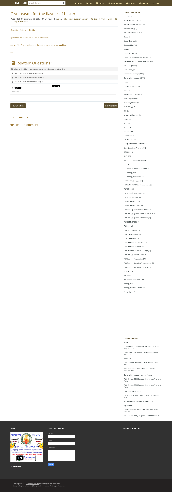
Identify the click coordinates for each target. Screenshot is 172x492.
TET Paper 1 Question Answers (135, 168)
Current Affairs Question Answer (136, 57)
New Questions (18, 106)
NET (125, 127)
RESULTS (127, 152)
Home (79, 3)
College (144, 3)
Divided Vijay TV (130, 65)
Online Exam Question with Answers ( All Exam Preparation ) (141, 347)
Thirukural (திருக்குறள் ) (132, 181)
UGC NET (127, 271)
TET (125, 164)
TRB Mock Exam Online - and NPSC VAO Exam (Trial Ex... (141, 410)
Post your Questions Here (134, 391)
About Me (127, 359)
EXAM (156, 3)
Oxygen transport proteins (134, 144)
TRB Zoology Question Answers (136, 209)
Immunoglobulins (130, 102)
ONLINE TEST (128, 140)
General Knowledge (131, 74)
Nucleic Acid (128, 131)
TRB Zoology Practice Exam (134, 255)
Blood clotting (129, 41)
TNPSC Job (128, 189)
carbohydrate (129, 53)
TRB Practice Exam (131, 234)
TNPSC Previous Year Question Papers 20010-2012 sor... (141, 364)
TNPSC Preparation (131, 197)
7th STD (127, 16)
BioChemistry (129, 29)
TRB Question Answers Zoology (136, 251)
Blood (126, 37)
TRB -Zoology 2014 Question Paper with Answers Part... (142, 380)
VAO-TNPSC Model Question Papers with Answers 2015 (139, 370)
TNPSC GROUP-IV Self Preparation (137, 185)
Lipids (126, 119)
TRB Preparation (130, 238)
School (131, 3)
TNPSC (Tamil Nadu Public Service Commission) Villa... (141, 396)
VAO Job (127, 275)
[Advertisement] (143, 315)
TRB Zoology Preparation (133, 259)
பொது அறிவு (128, 292)
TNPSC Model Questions (133, 193)
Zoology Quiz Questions (133, 287)
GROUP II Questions (131, 86)
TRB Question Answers (132, 246)
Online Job (128, 135)
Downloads (116, 3)
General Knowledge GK (133, 78)
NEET (126, 123)
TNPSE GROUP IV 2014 (132, 205)
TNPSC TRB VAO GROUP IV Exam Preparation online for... (141, 353)
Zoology (127, 283)
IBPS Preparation (130, 98)
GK (125, 82)
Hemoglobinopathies (132, 94)
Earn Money (128, 70)
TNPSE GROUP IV (130, 201)
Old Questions (111, 106)
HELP (126, 90)
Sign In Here (128, 405)
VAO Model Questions (132, 279)
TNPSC (101, 3)
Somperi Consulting (33, 484)
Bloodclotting (129, 45)
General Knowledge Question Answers (138, 375)
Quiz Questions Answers (133, 148)
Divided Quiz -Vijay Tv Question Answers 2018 (141, 416)
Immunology (128, 107)
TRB (90, 3)
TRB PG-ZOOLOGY (130, 230)
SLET (125, 156)
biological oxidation (131, 33)
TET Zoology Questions (132, 176)
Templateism (27, 486)
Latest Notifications (131, 115)
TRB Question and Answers (134, 242)
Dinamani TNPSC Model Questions (137, 61)
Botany (126, 49)
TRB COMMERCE (130, 222)
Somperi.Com (38, 486)
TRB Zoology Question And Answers (137, 214)
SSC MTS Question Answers (134, 160)
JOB (125, 111)
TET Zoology (128, 172)
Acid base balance (131, 20)
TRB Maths (128, 226)
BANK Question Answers (133, 24)
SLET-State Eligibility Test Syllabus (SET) (138, 401)
